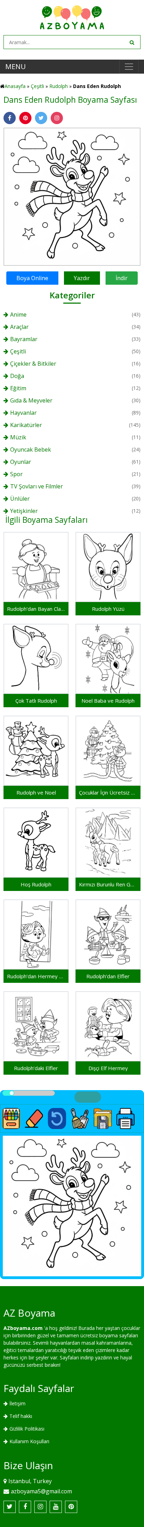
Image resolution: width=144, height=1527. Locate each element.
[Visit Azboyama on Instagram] (40, 1507)
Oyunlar (20, 462)
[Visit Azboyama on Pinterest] (71, 1507)
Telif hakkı (20, 1416)
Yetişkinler (24, 511)
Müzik (18, 437)
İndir (122, 278)
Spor (16, 474)
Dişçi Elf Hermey (108, 1068)
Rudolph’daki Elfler (36, 1068)
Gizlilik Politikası (26, 1428)
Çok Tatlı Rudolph (36, 700)
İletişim (17, 1403)
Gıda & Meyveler (31, 400)
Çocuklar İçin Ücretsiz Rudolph (108, 792)
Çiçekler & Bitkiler (33, 363)
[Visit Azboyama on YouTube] (56, 1507)
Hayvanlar (23, 413)
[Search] (131, 42)
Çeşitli (37, 86)
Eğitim (18, 388)
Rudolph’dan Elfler (108, 976)
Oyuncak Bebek (30, 449)
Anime (18, 314)
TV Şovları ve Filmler (36, 486)
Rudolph (58, 86)
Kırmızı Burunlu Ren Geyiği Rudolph (108, 884)
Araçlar (19, 327)
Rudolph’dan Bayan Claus (36, 609)
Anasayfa (15, 86)
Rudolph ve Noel (36, 792)
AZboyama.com (23, 1328)
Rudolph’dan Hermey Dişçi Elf (36, 976)
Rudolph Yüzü (108, 609)
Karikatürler (26, 425)
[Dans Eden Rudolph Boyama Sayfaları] (72, 195)
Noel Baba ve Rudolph (108, 700)
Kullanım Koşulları (29, 1441)
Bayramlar (23, 339)
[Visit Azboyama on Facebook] (25, 1507)
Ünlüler (20, 498)
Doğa (17, 376)
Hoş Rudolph (36, 884)
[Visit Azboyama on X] (9, 1507)
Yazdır (82, 278)
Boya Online (32, 278)
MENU (15, 66)
